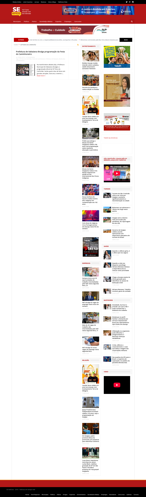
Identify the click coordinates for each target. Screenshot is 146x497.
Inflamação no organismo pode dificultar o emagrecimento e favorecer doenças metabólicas (121, 334)
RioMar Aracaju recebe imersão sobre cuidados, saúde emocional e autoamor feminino (90, 65)
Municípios (17, 21)
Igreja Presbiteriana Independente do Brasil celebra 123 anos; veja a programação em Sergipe (90, 413)
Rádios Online (17, 2)
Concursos (77, 21)
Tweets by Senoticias (111, 138)
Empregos (67, 21)
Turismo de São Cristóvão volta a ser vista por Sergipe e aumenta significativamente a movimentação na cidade (121, 197)
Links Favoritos (27, 2)
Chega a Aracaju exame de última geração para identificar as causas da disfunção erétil (121, 280)
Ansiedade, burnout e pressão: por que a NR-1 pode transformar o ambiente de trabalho (120, 307)
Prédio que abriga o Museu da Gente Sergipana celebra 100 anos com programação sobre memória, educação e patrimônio (90, 145)
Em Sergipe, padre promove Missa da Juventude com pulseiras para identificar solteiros (90, 438)
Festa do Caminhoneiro (38, 59)
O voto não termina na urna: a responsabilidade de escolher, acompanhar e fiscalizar (33, 40)
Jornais (36, 2)
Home (27, 494)
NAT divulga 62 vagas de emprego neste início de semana (90, 304)
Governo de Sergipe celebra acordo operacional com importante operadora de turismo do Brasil (121, 233)
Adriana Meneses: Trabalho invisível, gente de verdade (121, 290)
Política (26, 21)
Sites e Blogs (52, 2)
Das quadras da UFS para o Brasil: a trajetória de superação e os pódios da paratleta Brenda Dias (121, 360)
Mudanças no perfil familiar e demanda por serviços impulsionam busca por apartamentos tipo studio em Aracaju (120, 320)
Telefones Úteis (62, 2)
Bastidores (112, 494)
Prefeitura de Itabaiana (52, 59)
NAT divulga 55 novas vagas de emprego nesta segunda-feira (90, 349)
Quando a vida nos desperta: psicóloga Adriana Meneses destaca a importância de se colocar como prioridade (121, 266)
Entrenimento (31, 57)
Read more (40, 76)
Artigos (65, 494)
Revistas (43, 2)
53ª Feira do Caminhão (25, 59)
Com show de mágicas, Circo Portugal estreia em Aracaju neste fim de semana (90, 225)
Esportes (58, 21)
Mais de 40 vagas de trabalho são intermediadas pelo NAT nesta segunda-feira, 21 (90, 327)
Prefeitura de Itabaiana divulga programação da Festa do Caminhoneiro (40, 52)
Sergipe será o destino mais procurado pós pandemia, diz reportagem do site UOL (121, 220)
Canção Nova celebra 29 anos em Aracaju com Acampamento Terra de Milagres (90, 119)
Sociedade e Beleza (46, 21)
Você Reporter (35, 494)
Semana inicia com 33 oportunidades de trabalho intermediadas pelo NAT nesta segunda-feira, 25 (90, 281)
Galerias (129, 494)
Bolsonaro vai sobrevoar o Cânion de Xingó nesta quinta (121, 209)
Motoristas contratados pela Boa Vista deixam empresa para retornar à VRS (86, 40)
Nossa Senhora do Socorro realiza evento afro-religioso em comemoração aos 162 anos (90, 200)
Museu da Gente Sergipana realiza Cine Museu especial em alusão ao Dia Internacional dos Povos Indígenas (90, 173)
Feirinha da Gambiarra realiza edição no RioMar (90, 88)
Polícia (34, 21)
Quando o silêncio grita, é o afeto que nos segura (121, 252)
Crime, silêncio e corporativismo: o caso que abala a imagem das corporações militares (120, 347)
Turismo (136, 494)
